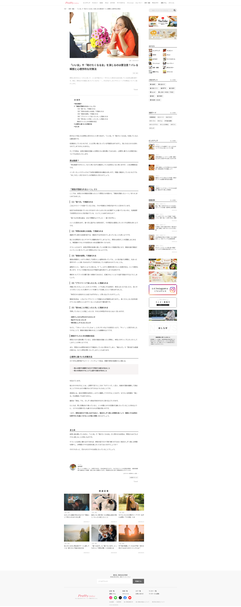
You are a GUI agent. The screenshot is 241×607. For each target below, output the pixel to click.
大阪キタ (162, 84)
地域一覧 (125, 591)
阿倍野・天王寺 (155, 100)
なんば (153, 92)
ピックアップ (86, 3)
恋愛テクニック (134, 477)
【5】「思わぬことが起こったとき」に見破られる (92, 119)
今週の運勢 (169, 121)
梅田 (152, 96)
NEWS (101, 3)
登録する (138, 581)
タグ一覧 (138, 591)
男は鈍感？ (78, 104)
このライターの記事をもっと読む (130, 473)
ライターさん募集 (154, 593)
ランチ (152, 128)
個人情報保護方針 (128, 602)
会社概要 (111, 602)
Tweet (136, 90)
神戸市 (164, 88)
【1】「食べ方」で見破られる (86, 109)
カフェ (160, 121)
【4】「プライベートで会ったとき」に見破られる (92, 116)
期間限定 (153, 117)
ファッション (130, 3)
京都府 (160, 96)
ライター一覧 (153, 591)
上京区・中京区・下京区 (166, 92)
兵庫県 (153, 84)
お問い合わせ (139, 593)
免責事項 (119, 602)
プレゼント (95, 3)
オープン (153, 121)
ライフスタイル (121, 3)
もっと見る (173, 79)
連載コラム (164, 3)
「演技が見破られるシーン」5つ (85, 106)
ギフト (173, 124)
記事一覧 (111, 591)
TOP (65, 8)
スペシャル (171, 3)
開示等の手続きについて (158, 602)
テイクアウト (154, 124)
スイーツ (161, 117)
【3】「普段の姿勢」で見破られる (87, 114)
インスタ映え (165, 124)
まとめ (77, 127)
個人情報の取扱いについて (142, 602)
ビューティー (139, 3)
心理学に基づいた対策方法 (83, 124)
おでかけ (112, 3)
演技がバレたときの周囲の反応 (87, 121)
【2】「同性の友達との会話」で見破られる (90, 111)
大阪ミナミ (154, 88)
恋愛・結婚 (147, 3)
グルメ (106, 3)
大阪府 (172, 88)
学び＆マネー (155, 3)
